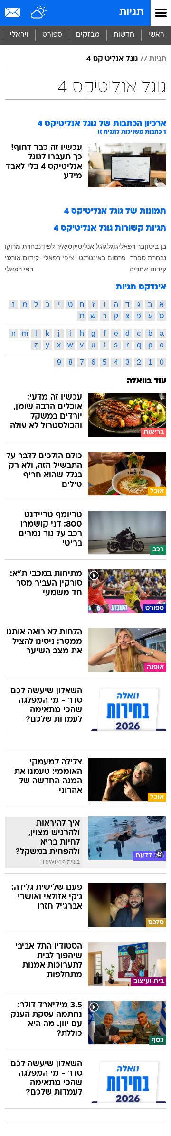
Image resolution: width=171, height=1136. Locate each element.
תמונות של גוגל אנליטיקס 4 (115, 211)
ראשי (156, 34)
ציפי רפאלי (58, 257)
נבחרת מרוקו (23, 246)
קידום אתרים (147, 269)
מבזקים (88, 34)
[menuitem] (123, 35)
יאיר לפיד (54, 246)
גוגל (112, 246)
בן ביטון (155, 246)
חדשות (124, 34)
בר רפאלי (131, 246)
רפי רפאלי (19, 269)
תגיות (131, 13)
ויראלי (19, 34)
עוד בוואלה (146, 381)
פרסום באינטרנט (102, 257)
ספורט (52, 34)
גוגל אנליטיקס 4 (112, 59)
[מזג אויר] (39, 13)
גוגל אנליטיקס (87, 246)
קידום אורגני (22, 257)
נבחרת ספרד (148, 257)
